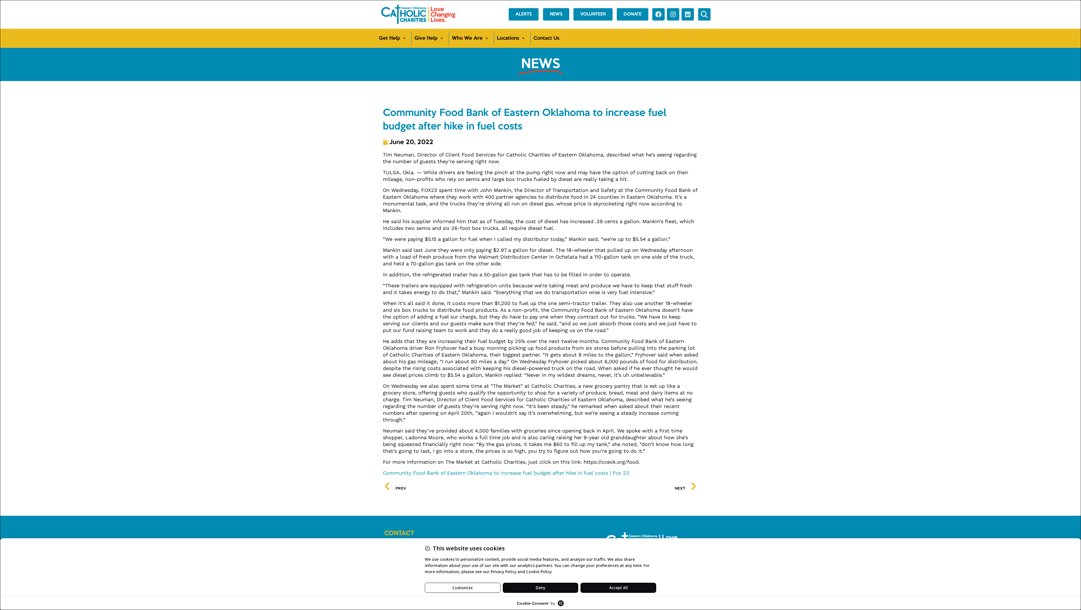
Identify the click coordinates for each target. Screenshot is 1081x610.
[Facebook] (658, 14)
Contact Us (546, 38)
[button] (704, 14)
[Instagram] (673, 14)
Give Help (425, 38)
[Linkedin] (688, 14)
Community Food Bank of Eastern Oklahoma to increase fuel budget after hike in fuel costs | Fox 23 (506, 473)
